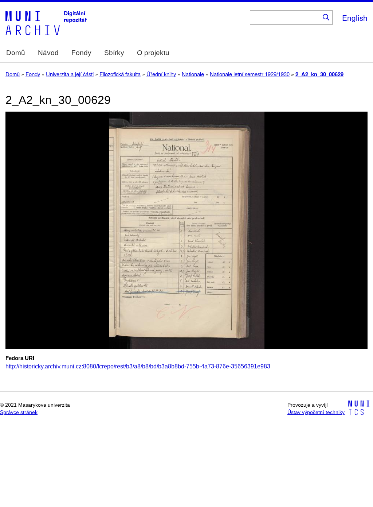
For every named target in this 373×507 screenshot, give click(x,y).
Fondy (81, 52)
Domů (15, 52)
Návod (48, 52)
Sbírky (114, 52)
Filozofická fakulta (120, 74)
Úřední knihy (161, 74)
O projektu (153, 52)
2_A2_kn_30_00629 (319, 74)
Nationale (193, 74)
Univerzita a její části (70, 74)
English (355, 17)
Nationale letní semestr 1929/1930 (250, 74)
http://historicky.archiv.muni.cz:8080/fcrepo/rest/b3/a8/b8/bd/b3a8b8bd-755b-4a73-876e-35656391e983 (137, 366)
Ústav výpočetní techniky (316, 412)
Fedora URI (19, 358)
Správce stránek (19, 412)
